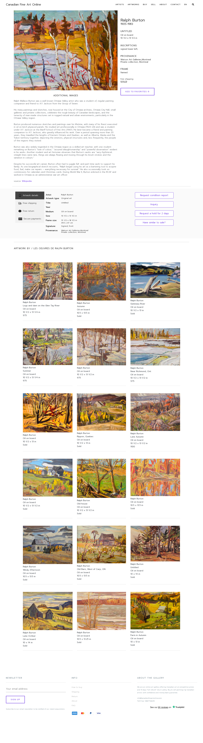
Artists (119, 4)
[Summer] (101, 430)
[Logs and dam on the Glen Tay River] (48, 299)
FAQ (73, 705)
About (163, 4)
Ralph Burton (133, 20)
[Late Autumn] (155, 430)
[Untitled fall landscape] (48, 431)
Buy (145, 4)
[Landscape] (155, 561)
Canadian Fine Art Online (23, 4)
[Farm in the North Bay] (48, 496)
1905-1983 (127, 24)
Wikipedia (27, 181)
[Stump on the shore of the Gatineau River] (155, 297)
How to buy (77, 687)
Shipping (75, 691)
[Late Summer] (48, 364)
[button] (154, 195)
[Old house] (101, 497)
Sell (153, 4)
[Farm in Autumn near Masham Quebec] (155, 628)
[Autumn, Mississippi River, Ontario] (101, 300)
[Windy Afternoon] (48, 563)
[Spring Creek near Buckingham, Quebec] (101, 364)
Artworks (133, 4)
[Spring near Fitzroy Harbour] (101, 629)
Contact (176, 4)
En (185, 4)
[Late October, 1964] (48, 629)
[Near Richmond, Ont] (155, 365)
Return (75, 696)
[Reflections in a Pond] (155, 495)
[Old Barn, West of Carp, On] (101, 562)
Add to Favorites (136, 92)
